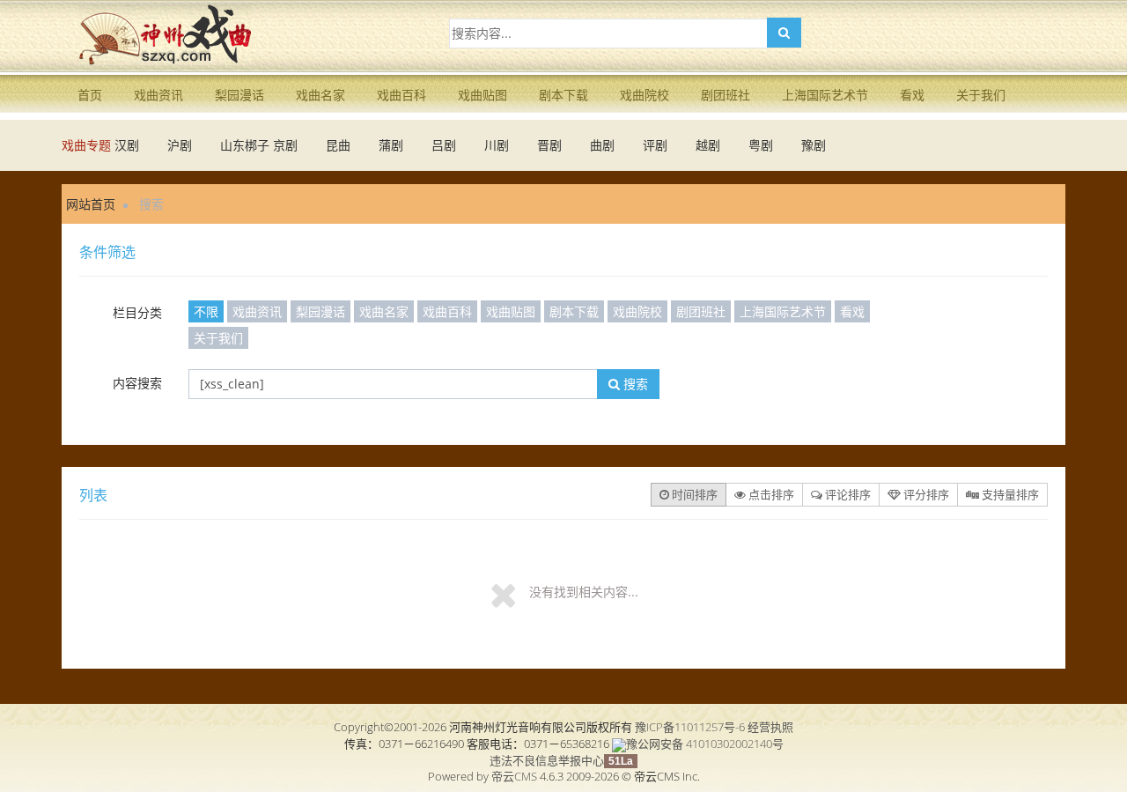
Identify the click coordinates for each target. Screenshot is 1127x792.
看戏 (912, 94)
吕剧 (443, 145)
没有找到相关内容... (583, 591)
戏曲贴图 (482, 94)
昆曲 (338, 145)
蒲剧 (391, 145)
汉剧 (126, 145)
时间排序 (693, 494)
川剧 (496, 145)
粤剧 (760, 145)
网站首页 (90, 204)
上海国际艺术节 (825, 94)
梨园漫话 (239, 94)
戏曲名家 (320, 94)
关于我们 (980, 94)
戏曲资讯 (158, 94)
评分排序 (925, 494)
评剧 (655, 145)
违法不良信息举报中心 (547, 760)
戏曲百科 (401, 94)
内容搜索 (137, 382)
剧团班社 (725, 94)
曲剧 (602, 145)
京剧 (285, 145)
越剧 (708, 145)
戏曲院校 (644, 94)
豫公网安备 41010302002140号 (705, 743)
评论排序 (846, 494)
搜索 (634, 383)
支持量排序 (1009, 494)
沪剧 (179, 145)
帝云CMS (514, 776)
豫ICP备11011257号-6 (690, 727)
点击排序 (770, 494)
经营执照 (770, 727)
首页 (89, 94)
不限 (206, 311)
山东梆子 (244, 145)
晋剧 (549, 145)
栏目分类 (137, 312)
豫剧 (813, 145)
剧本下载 (563, 94)
